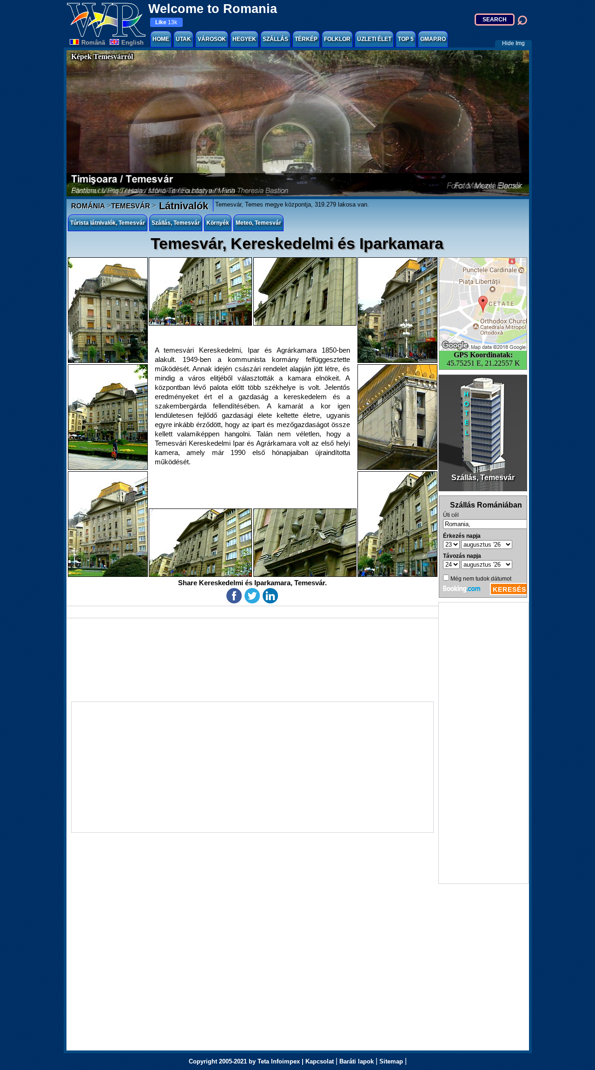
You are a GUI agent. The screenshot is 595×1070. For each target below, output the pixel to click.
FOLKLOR (337, 39)
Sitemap (391, 1061)
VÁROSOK (212, 39)
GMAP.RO (433, 39)
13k (166, 22)
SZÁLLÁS (275, 39)
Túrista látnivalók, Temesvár (107, 223)
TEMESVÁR (130, 206)
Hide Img (513, 43)
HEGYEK (244, 39)
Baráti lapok (356, 1061)
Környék (217, 223)
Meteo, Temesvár (258, 223)
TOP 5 (406, 39)
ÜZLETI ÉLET (374, 39)
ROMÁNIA (88, 206)
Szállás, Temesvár (176, 223)
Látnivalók (182, 206)
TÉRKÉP (306, 39)
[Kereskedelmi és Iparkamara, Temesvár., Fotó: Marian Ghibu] (108, 310)
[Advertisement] (483, 743)
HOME (160, 39)
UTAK (183, 39)
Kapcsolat (319, 1061)
